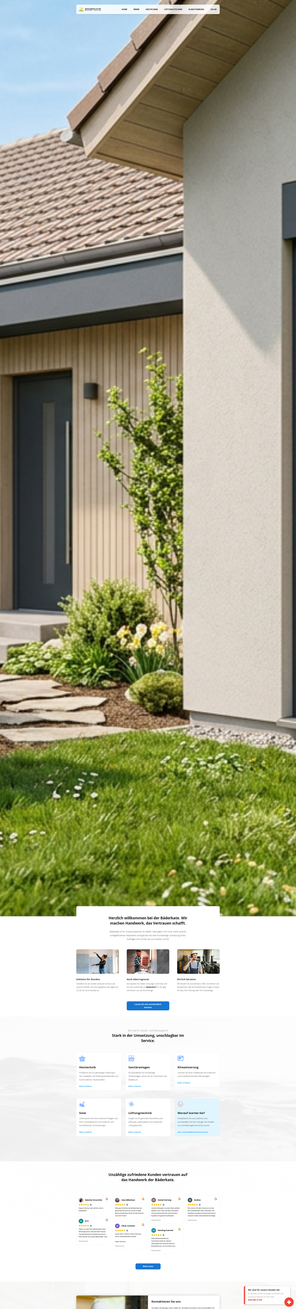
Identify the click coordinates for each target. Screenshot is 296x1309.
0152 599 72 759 (255, 1300)
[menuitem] (213, 9)
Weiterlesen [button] (83, 1241)
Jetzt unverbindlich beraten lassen (193, 1132)
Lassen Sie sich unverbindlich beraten (148, 1006)
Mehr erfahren (85, 1086)
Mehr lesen (148, 1266)
